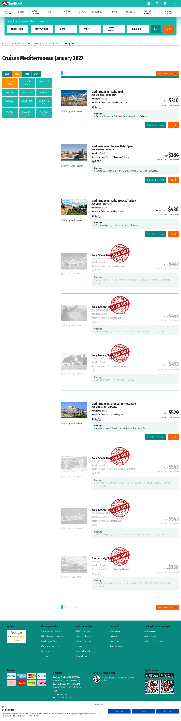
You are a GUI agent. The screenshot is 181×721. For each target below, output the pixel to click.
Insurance (80, 646)
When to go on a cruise (51, 646)
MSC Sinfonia (97, 95)
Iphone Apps (115, 641)
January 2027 (10, 82)
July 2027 (10, 100)
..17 (70, 73)
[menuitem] (149, 3)
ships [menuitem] (81, 12)
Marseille (110, 157)
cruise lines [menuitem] (67, 12)
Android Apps (116, 646)
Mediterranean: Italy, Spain (107, 92)
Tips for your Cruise (49, 641)
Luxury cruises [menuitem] (35, 12)
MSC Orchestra (98, 407)
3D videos (45, 656)
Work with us (81, 656)
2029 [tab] (36, 73)
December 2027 (43, 113)
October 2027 (10, 113)
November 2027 (27, 113)
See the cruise (155, 125)
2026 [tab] (7, 73)
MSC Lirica (96, 204)
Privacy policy (99, 705)
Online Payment (151, 636)
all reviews (16, 640)
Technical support (83, 631)
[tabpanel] (27, 98)
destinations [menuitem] (97, 12)
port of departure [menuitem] (147, 12)
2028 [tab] (27, 73)
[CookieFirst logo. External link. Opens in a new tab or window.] (3, 707)
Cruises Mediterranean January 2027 (43, 43)
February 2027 (27, 82)
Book (173, 125)
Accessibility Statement (85, 651)
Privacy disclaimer (83, 636)
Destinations (17, 43)
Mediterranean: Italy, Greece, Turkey (113, 201)
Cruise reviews (150, 631)
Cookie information (84, 641)
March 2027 (44, 81)
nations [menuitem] (129, 12)
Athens (109, 414)
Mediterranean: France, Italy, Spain (112, 146)
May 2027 (27, 92)
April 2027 (10, 92)
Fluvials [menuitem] (114, 12)
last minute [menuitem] (8, 12)
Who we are (115, 631)
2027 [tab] (17, 74)
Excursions (45, 651)
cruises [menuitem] (51, 12)
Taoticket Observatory (153, 641)
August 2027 (27, 100)
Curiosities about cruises (51, 631)
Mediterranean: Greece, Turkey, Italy (113, 404)
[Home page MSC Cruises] (96, 106)
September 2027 (44, 102)
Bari (107, 211)
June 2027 (44, 92)
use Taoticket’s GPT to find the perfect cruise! (118, 679)
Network (113, 636)
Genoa (108, 102)
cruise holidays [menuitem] (168, 12)
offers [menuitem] (21, 12)
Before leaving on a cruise (52, 636)
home (4, 43)
